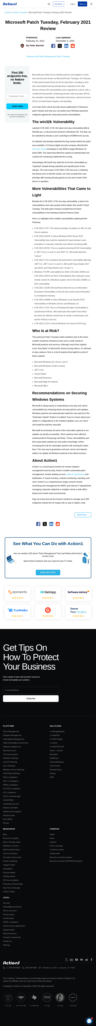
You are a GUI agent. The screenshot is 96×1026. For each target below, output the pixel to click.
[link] (10, 4)
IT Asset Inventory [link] (10, 754)
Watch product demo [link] (11, 850)
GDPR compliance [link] (10, 922)
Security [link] (6, 903)
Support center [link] (9, 865)
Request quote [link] (9, 815)
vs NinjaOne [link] (55, 735)
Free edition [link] (7, 819)
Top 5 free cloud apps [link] (11, 888)
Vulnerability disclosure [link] (12, 907)
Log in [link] (72, 4)
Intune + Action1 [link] (56, 750)
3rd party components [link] (12, 937)
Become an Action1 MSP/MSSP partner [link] (66, 861)
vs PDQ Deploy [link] (56, 739)
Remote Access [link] (9, 750)
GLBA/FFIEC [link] (8, 800)
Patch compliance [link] (10, 777)
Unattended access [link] (11, 804)
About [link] (52, 834)
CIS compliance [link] (9, 792)
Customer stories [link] (57, 850)
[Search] (48, 3)
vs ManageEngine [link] (57, 731)
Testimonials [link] (55, 853)
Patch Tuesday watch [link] (12, 842)
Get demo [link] (58, 4)
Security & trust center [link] (12, 857)
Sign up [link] (83, 4)
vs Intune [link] (53, 743)
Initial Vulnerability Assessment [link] (15, 743)
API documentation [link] (10, 880)
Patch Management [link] (47, 56)
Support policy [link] (9, 930)
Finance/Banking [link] (56, 762)
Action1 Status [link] (9, 891)
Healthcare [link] (54, 758)
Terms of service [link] (10, 911)
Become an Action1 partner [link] (61, 857)
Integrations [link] (7, 869)
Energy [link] (53, 773)
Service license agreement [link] (14, 926)
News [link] (52, 838)
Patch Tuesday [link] (63, 56)
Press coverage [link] (56, 846)
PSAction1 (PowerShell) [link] (13, 884)
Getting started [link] (9, 876)
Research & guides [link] (11, 838)
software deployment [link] (75, 474)
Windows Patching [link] (10, 758)
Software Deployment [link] (12, 747)
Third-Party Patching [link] (11, 773)
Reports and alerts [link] (10, 808)
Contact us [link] (7, 941)
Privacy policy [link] (8, 914)
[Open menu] (91, 4)
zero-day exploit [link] (39, 149)
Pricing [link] (6, 823)
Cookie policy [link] (8, 918)
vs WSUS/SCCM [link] (57, 747)
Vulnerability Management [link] (13, 739)
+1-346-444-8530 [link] (13, 968)
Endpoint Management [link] (12, 735)
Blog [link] (5, 834)
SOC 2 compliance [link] (10, 781)
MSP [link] (52, 777)
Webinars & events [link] (10, 846)
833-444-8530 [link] (31, 968)
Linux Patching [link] (9, 766)
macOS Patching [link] (10, 762)
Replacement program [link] (12, 811)
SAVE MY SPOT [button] (48, 572)
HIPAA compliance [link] (10, 785)
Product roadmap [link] (10, 861)
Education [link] (54, 754)
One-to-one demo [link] (10, 853)
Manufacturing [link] (55, 770)
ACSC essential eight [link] (11, 796)
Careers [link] (53, 842)
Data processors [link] (10, 933)
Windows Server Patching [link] (13, 770)
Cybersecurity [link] (32, 56)
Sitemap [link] (6, 945)
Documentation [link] (9, 872)
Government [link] (55, 766)
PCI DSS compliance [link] (11, 789)
